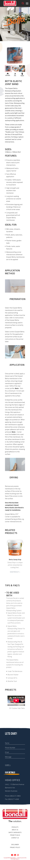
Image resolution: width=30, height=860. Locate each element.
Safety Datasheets (15, 832)
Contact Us (15, 838)
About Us (15, 830)
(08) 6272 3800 (15, 796)
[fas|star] (12, 855)
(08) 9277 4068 (13, 799)
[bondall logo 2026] (10, 3)
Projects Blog (15, 835)
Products (15, 827)
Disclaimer (15, 844)
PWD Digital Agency (15, 859)
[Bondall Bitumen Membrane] (15, 547)
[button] (22, 3)
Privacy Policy (15, 847)
